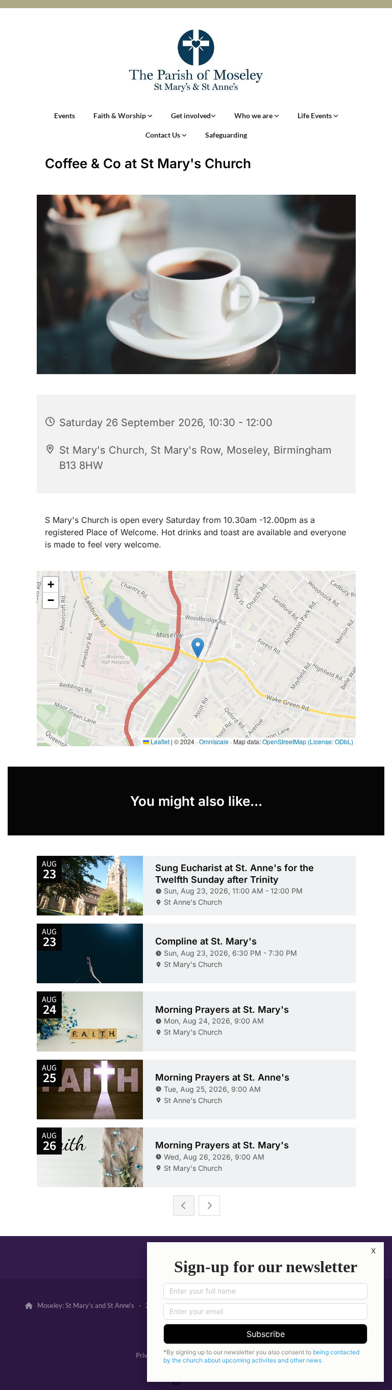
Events (64, 115)
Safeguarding (226, 134)
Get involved (191, 115)
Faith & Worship (120, 115)
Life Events (315, 115)
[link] (123, 115)
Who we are (254, 115)
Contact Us (163, 134)
